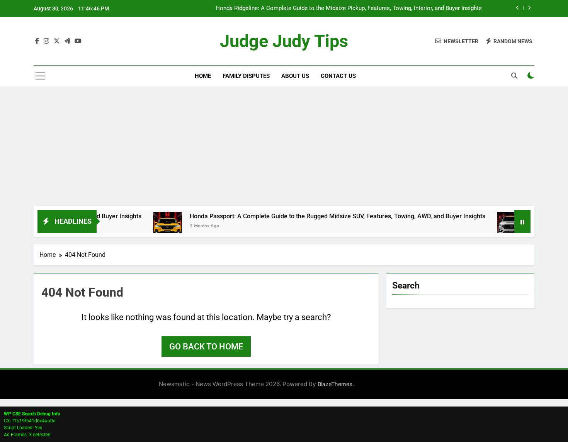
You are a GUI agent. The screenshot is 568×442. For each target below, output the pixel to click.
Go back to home (206, 346)
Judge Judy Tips (284, 41)
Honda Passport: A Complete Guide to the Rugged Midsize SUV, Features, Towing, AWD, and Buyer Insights (327, 216)
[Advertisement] (284, 148)
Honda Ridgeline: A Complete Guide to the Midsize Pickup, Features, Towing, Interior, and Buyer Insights (349, 8)
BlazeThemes (335, 384)
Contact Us (338, 76)
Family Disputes (246, 76)
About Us (295, 76)
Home (203, 76)
